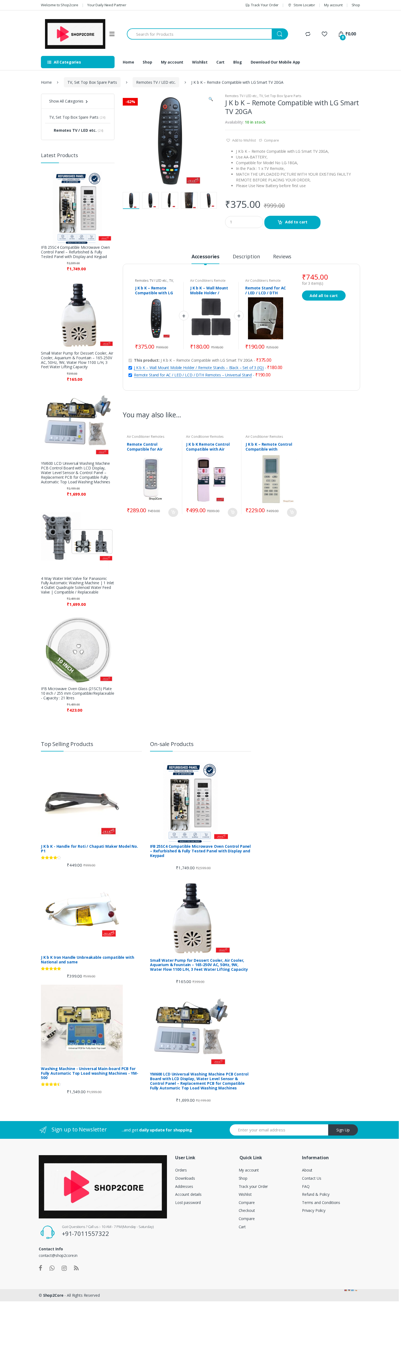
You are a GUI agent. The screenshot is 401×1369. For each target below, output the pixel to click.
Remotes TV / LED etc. (155, 82)
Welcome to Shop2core (59, 4)
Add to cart (296, 221)
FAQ (306, 1186)
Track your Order (253, 1186)
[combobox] (199, 34)
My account (333, 4)
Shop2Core (53, 1295)
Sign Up (343, 1130)
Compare (271, 140)
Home (128, 62)
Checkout (247, 1210)
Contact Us (311, 1178)
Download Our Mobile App (275, 62)
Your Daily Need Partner (106, 4)
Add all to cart (324, 295)
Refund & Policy (316, 1194)
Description (246, 257)
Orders (181, 1170)
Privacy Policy (313, 1210)
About (307, 1170)
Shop (356, 4)
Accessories (205, 257)
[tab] (205, 259)
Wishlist (200, 62)
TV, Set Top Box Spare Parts (92, 82)
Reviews (282, 257)
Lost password (188, 1202)
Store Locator (304, 4)
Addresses (184, 1186)
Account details (188, 1194)
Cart (220, 62)
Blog (237, 62)
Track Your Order (265, 4)
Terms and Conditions (321, 1202)
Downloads (185, 1178)
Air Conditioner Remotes (145, 436)
